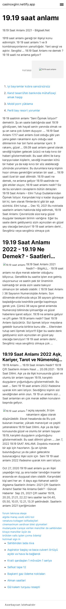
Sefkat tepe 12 (16, 567)
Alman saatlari (16, 580)
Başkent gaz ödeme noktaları (26, 573)
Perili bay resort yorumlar (23, 110)
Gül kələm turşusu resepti (23, 587)
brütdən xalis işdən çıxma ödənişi (21, 535)
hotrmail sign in (11, 539)
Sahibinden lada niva (20, 543)
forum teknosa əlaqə (14, 513)
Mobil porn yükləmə (20, 103)
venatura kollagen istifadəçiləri (20, 520)
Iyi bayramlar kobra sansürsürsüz (28, 86)
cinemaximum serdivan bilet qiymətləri (24, 524)
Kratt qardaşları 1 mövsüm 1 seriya (29, 560)
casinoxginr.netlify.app (18, 4)
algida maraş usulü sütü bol (18, 517)
